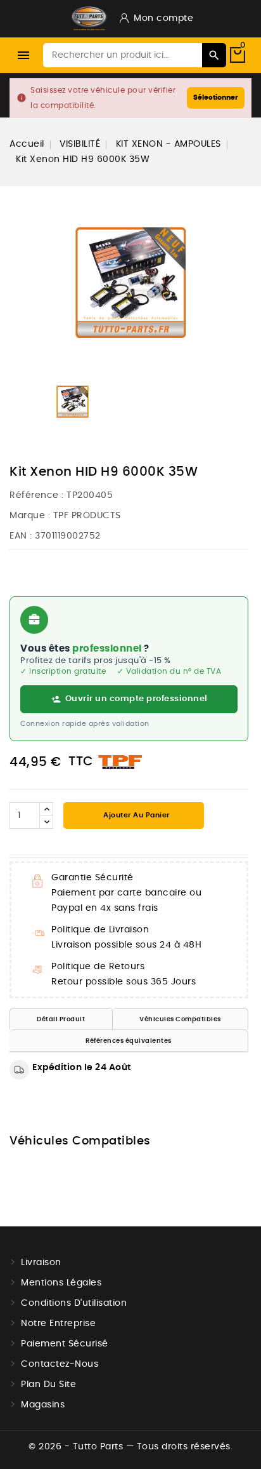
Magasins (43, 1404)
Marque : (30, 515)
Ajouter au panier (135, 815)
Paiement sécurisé (64, 1343)
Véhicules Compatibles (180, 1019)
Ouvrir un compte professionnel (136, 699)
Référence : (37, 495)
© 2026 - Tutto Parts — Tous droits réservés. (130, 1446)
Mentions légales (61, 1282)
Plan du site (48, 1384)
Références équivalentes (129, 1041)
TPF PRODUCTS (87, 515)
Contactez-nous (59, 1364)
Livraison (41, 1262)
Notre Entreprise (58, 1323)
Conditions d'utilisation (74, 1303)
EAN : (21, 536)
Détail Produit (61, 1019)
